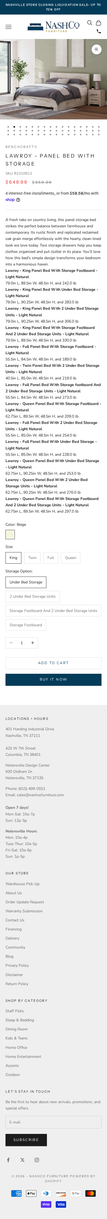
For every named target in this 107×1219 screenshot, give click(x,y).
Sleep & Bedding (19, 1020)
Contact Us (14, 920)
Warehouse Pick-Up (22, 884)
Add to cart (53, 663)
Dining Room (16, 1029)
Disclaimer (14, 974)
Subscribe (26, 1139)
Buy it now (53, 679)
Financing (13, 929)
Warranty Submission (24, 911)
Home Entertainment (23, 1056)
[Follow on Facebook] (8, 1160)
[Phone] (99, 31)
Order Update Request (24, 902)
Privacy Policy (17, 965)
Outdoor (12, 1074)
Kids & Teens (16, 1038)
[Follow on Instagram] (37, 1160)
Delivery (12, 938)
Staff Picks (14, 1011)
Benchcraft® (21, 147)
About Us (13, 893)
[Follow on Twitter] (22, 1160)
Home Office (16, 1047)
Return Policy (16, 983)
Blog (9, 956)
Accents (12, 1065)
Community (15, 947)
